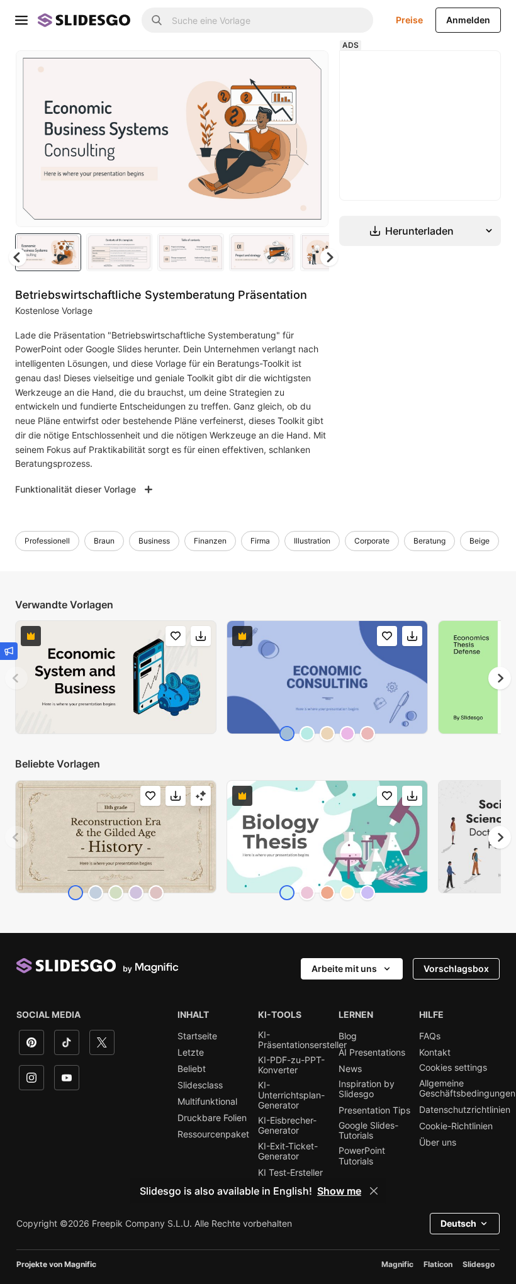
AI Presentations (372, 1052)
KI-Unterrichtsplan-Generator (291, 1095)
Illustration (312, 540)
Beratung (429, 540)
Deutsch (458, 1223)
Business (154, 540)
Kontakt (435, 1052)
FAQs (429, 1036)
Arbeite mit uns (344, 968)
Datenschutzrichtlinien (464, 1110)
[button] (329, 257)
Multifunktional (207, 1102)
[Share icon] (307, 70)
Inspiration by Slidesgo (367, 1089)
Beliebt (191, 1069)
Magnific (397, 1264)
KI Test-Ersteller (290, 1173)
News (350, 1069)
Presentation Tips (374, 1110)
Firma (260, 540)
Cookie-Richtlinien (456, 1126)
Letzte (190, 1052)
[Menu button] (21, 20)
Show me (339, 1191)
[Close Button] (373, 1191)
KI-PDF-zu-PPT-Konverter (291, 1065)
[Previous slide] (16, 678)
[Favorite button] (274, 70)
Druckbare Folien (212, 1118)
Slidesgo (479, 1264)
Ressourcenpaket (213, 1134)
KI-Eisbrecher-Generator (287, 1125)
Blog (348, 1036)
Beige (479, 540)
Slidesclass (200, 1085)
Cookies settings (453, 1068)
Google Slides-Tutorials (368, 1130)
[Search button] (157, 20)
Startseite (197, 1036)
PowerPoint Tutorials (362, 1156)
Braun (104, 540)
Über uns (437, 1142)
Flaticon (437, 1264)
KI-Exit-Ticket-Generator (288, 1151)
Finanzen (210, 540)
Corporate (372, 540)
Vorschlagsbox (456, 968)
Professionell (47, 540)
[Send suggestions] (9, 651)
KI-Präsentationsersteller (302, 1040)
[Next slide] (309, 138)
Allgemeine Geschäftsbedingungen (467, 1088)
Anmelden (468, 19)
